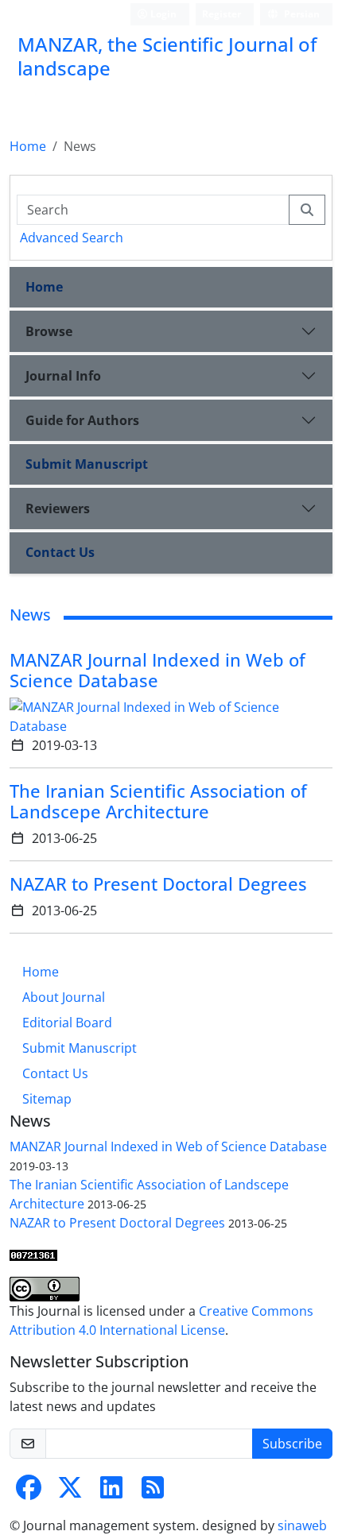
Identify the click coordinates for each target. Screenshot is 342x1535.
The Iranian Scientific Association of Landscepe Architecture (158, 801)
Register (221, 14)
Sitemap (47, 1099)
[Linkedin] (111, 1492)
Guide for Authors (82, 420)
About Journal (63, 997)
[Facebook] (29, 1492)
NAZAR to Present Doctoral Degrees (158, 883)
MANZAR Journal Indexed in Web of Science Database (157, 670)
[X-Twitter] (70, 1492)
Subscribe (292, 1443)
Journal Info (63, 376)
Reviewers (57, 508)
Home (28, 146)
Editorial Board (67, 1022)
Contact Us (60, 552)
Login (162, 14)
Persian (301, 14)
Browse (48, 331)
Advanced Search (71, 237)
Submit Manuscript (86, 464)
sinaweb (302, 1525)
